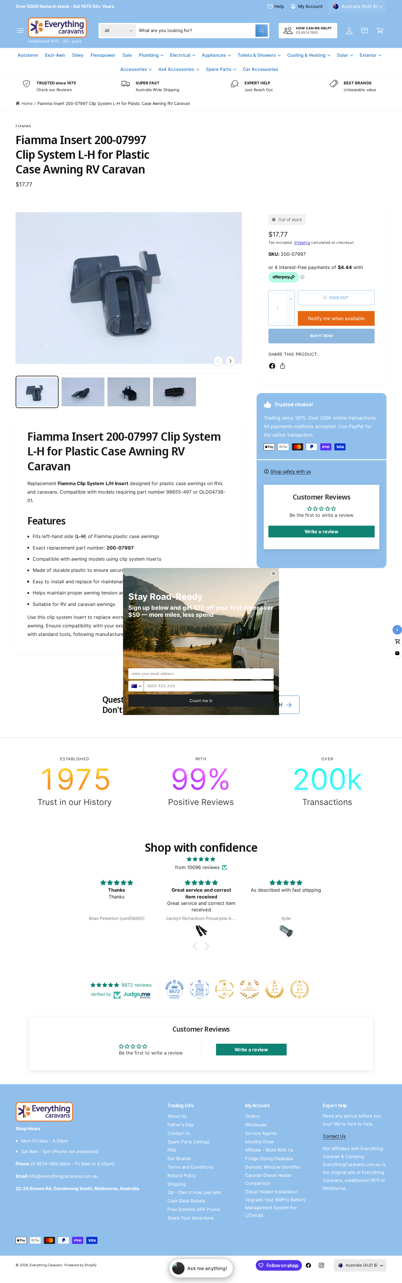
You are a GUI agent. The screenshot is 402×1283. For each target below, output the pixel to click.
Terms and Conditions (190, 1167)
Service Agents (261, 1133)
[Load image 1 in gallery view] (37, 392)
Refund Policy (181, 1175)
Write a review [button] (321, 531)
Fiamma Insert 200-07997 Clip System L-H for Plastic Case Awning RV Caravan (113, 103)
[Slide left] (218, 361)
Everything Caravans (46, 1265)
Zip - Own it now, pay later (194, 1192)
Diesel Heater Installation (271, 1192)
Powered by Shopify (80, 1265)
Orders (252, 1116)
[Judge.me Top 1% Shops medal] (274, 989)
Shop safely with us (290, 471)
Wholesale (256, 1124)
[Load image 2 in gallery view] (83, 392)
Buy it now (321, 335)
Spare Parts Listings (188, 1142)
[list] (201, 86)
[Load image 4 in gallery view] (174, 392)
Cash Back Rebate (186, 1201)
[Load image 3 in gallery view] (128, 392)
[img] (201, 859)
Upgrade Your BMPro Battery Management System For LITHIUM (275, 1207)
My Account (310, 6)
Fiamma (23, 126)
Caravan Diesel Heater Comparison (268, 1179)
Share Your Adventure (190, 1218)
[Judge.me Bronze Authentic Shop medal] (249, 989)
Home (27, 103)
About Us (177, 1116)
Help (279, 6)
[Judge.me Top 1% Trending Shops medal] (299, 989)
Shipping (302, 242)
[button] (20, 30)
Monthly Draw (259, 1142)
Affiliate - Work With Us (269, 1150)
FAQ (171, 1150)
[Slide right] (230, 361)
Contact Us (178, 1133)
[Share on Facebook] (272, 366)
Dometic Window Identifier (272, 1167)
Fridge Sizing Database (269, 1158)
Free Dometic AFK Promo (193, 1209)
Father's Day (180, 1124)
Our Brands (179, 1158)
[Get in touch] (364, 30)
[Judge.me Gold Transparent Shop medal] (224, 989)
